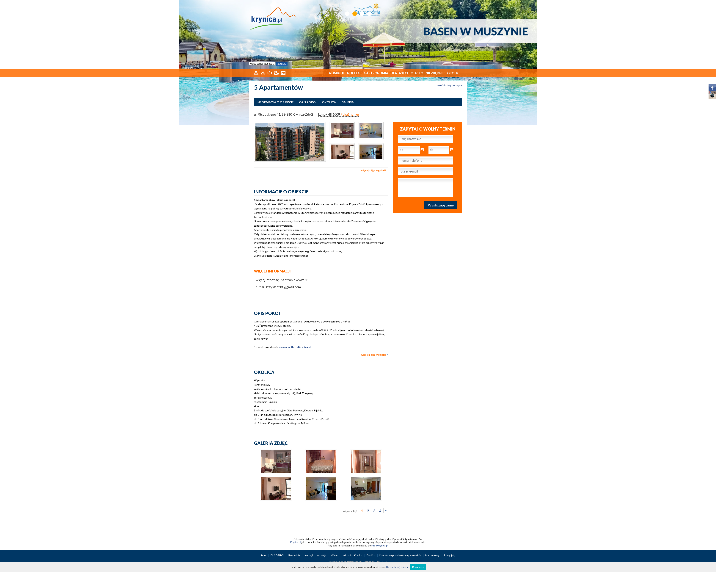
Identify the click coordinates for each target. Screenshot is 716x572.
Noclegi (354, 73)
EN (462, 3)
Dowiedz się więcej (397, 566)
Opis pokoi (307, 102)
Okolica (329, 102)
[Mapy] (256, 72)
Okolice (454, 73)
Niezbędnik (435, 73)
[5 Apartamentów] (290, 142)
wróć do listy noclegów (449, 85)
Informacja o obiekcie (275, 102)
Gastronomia (376, 73)
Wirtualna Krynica (353, 555)
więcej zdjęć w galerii (373, 170)
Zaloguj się (449, 555)
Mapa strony (432, 555)
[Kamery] (276, 72)
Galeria (347, 102)
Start (264, 555)
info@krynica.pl (379, 545)
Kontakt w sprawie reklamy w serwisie (400, 555)
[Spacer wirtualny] (269, 72)
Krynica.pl (295, 542)
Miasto (417, 73)
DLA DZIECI (399, 73)
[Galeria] (283, 72)
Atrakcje (337, 73)
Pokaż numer (349, 114)
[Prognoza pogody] (263, 72)
